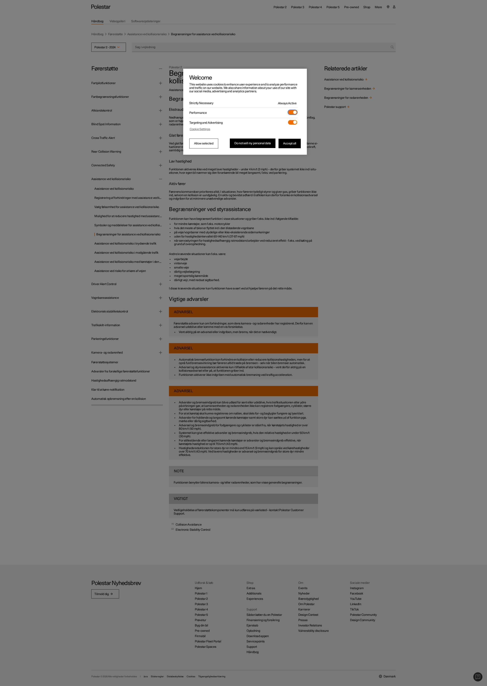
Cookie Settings (200, 129)
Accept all (289, 143)
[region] (245, 112)
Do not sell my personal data (252, 143)
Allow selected (203, 143)
